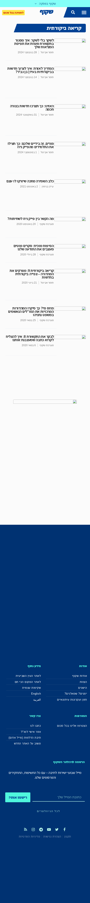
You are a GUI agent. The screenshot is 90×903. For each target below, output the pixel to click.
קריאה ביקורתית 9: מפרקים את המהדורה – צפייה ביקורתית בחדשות (32, 274)
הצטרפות (81, 716)
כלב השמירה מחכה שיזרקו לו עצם (30, 181)
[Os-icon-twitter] (56, 829)
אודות (83, 666)
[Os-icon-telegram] (41, 829)
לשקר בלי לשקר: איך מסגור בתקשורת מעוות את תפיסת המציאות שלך (34, 43)
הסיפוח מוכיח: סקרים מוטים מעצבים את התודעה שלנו (33, 247)
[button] (84, 12)
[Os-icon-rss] (25, 829)
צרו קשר (35, 716)
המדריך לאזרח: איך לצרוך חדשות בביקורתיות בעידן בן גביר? (30, 70)
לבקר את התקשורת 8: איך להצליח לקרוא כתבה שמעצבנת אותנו (30, 338)
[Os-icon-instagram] (33, 829)
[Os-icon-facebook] (64, 829)
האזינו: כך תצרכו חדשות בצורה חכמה (32, 108)
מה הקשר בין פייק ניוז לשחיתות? (30, 218)
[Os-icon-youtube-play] (49, 829)
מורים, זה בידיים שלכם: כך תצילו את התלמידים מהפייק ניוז (31, 145)
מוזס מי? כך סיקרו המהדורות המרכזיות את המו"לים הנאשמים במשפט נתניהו (31, 311)
